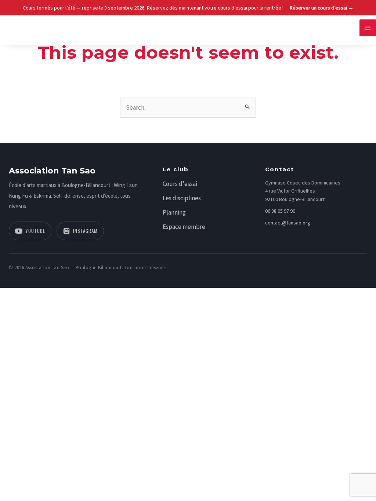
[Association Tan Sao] (22, 27)
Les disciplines (182, 198)
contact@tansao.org (287, 222)
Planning (174, 212)
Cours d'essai (180, 184)
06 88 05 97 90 (280, 211)
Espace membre (184, 227)
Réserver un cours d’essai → (321, 7)
